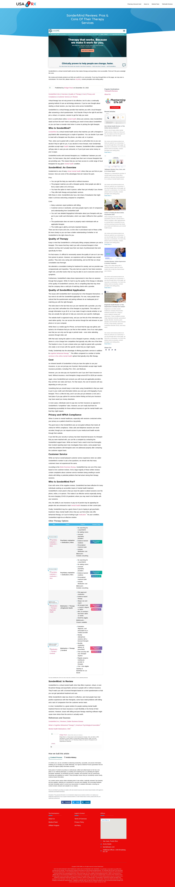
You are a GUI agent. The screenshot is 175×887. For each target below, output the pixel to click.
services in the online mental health (60, 356)
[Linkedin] (51, 747)
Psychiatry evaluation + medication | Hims (67, 541)
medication (82, 515)
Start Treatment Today (96, 542)
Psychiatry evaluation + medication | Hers (67, 573)
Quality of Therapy (75, 94)
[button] (66, 802)
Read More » (108, 152)
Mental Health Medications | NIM (59, 729)
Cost (84, 94)
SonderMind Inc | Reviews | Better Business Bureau (66, 721)
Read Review (95, 576)
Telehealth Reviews (167, 4)
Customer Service (64, 97)
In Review (74, 97)
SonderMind (53, 132)
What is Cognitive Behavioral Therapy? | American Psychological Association (74, 725)
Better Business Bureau (68, 467)
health (66, 146)
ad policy (78, 79)
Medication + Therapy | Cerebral (67, 649)
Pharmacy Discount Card (134, 4)
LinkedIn (53, 743)
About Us (146, 4)
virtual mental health (74, 171)
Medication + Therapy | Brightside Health (67, 607)
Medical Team (155, 4)
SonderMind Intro (54, 94)
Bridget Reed (68, 88)
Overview (64, 94)
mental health (71, 119)
